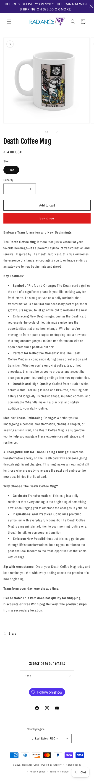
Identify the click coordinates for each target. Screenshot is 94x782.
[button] (9, 22)
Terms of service (59, 771)
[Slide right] (57, 132)
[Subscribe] (69, 676)
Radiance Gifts (30, 764)
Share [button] (12, 633)
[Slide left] (37, 132)
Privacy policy (38, 771)
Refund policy (73, 764)
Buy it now (47, 218)
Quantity (8, 180)
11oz (11, 170)
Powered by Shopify (51, 764)
